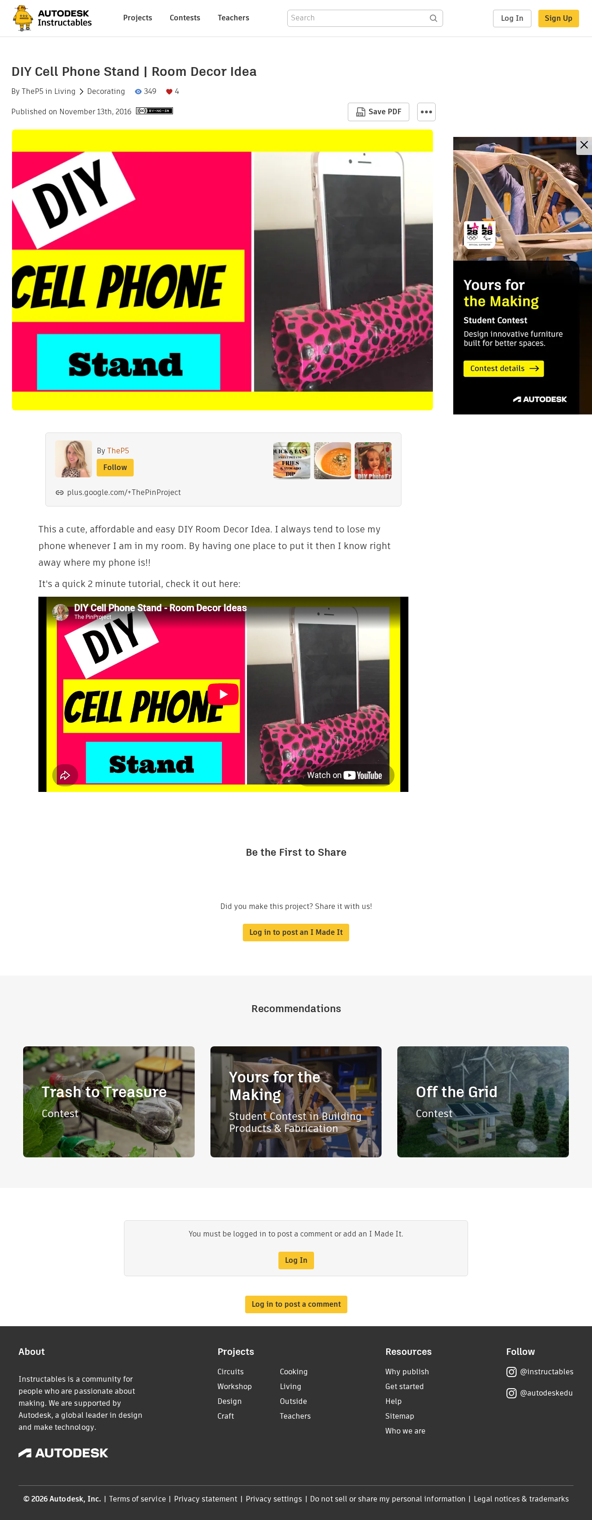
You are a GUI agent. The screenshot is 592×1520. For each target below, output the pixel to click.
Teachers (233, 17)
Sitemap (399, 1416)
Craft (225, 1416)
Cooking (294, 1371)
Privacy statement (206, 1499)
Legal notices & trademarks (521, 1499)
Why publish (407, 1371)
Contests (185, 17)
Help (393, 1401)
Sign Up (559, 18)
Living (65, 91)
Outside (293, 1401)
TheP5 (32, 91)
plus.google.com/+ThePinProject (124, 492)
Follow (115, 467)
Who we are (405, 1431)
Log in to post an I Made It (296, 932)
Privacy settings (274, 1499)
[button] (426, 112)
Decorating (106, 91)
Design (229, 1401)
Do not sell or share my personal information (387, 1499)
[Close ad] (584, 146)
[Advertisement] (522, 275)
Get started (404, 1386)
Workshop (234, 1386)
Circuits (230, 1371)
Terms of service (137, 1499)
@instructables (547, 1371)
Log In (512, 18)
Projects (137, 17)
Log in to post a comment (296, 1304)
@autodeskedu (546, 1393)
